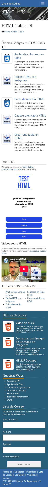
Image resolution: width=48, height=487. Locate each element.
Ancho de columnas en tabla (29, 55)
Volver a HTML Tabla (14, 31)
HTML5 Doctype (26, 360)
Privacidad (31, 474)
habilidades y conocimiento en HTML (18, 168)
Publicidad (31, 471)
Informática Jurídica (16, 390)
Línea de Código (11, 3)
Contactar (19, 474)
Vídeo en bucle (25, 323)
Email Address (10, 419)
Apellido (7, 444)
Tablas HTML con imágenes (25, 78)
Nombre (7, 431)
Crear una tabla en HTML (26, 136)
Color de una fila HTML (29, 99)
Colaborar (19, 471)
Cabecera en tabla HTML (30, 115)
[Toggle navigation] (42, 3)
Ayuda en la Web (15, 384)
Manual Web (13, 393)
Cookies (6, 478)
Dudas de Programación (19, 387)
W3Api (10, 399)
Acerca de (7, 471)
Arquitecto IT (13, 381)
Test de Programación (17, 396)
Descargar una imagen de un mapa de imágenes (30, 341)
